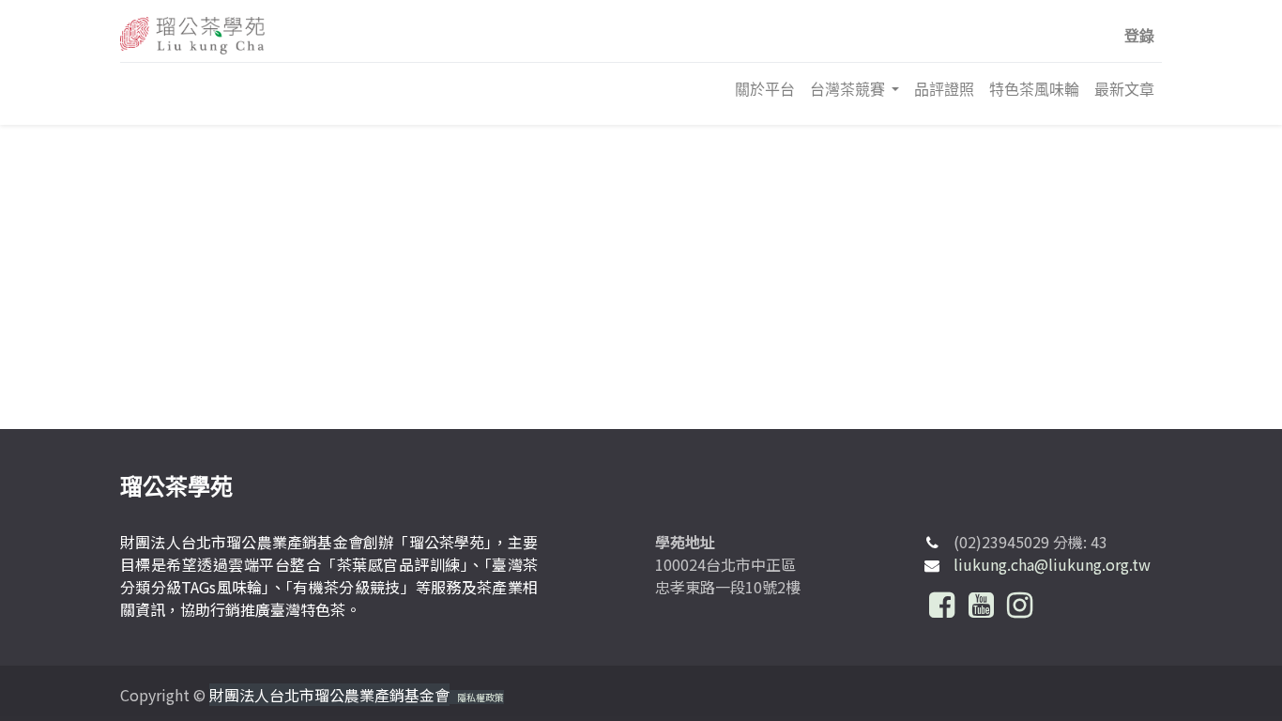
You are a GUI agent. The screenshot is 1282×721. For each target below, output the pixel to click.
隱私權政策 (480, 697)
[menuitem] (764, 89)
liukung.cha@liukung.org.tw (1052, 564)
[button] (1139, 35)
